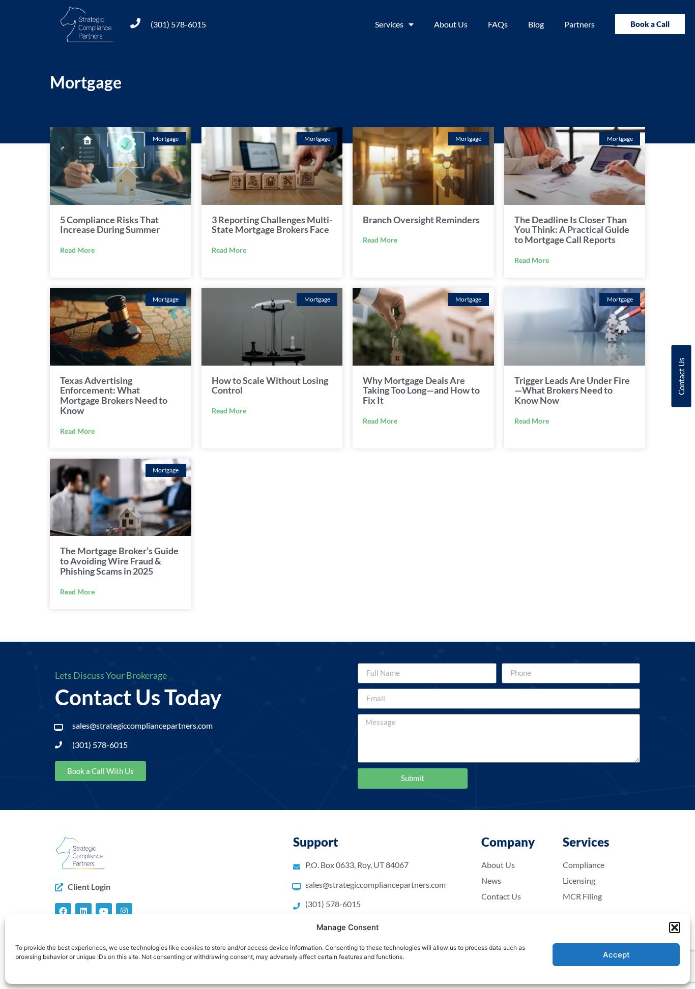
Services (389, 24)
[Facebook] (63, 911)
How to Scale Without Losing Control (270, 385)
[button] (675, 927)
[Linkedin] (83, 911)
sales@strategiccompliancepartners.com (142, 725)
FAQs (498, 24)
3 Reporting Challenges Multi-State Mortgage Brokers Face (272, 224)
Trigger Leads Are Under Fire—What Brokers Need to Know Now (572, 390)
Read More (77, 250)
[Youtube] (104, 911)
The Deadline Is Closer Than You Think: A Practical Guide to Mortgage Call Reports (571, 230)
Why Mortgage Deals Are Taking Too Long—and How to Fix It (421, 390)
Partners (579, 24)
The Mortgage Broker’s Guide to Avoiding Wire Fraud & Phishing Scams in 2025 (119, 561)
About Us (451, 24)
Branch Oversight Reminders (421, 219)
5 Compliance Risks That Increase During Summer (110, 224)
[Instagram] (124, 911)
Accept (616, 955)
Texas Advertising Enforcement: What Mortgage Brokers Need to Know (113, 395)
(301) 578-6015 (178, 24)
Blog (536, 24)
